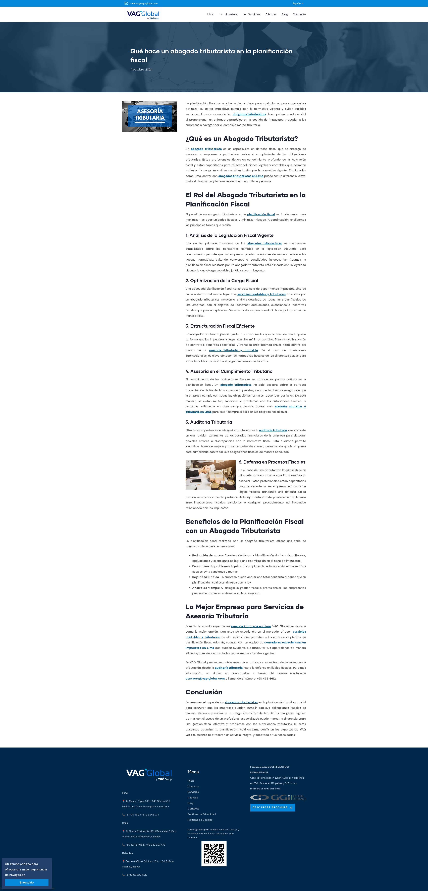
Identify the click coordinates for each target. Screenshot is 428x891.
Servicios (254, 14)
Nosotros (231, 14)
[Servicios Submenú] (244, 14)
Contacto (299, 14)
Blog (285, 14)
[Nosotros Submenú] (221, 14)
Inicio (210, 14)
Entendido (27, 882)
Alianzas (271, 14)
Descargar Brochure (270, 807)
